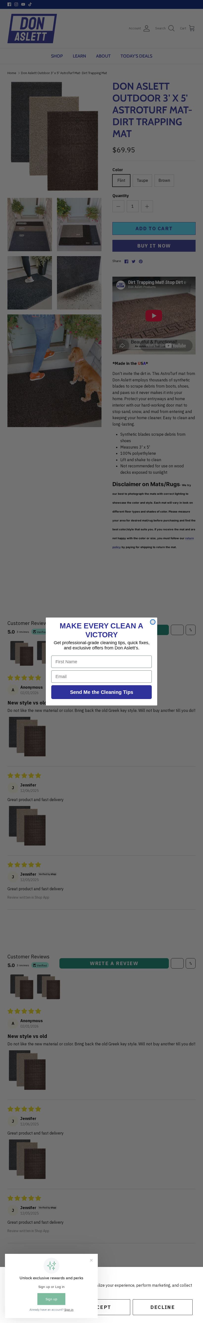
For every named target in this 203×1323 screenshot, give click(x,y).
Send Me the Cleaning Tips (101, 692)
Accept (100, 1307)
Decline (162, 1307)
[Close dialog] (152, 622)
